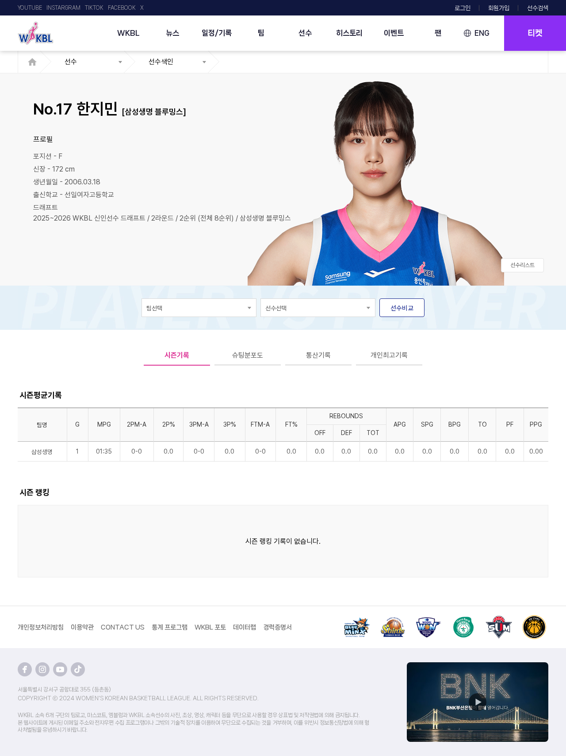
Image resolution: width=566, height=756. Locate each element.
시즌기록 (176, 355)
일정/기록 (217, 33)
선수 (305, 33)
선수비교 (401, 308)
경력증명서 (277, 627)
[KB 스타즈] (534, 620)
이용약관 (82, 627)
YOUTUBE (30, 7)
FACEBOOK (122, 7)
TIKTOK (94, 7)
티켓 (535, 33)
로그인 (462, 8)
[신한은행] (393, 620)
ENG (482, 33)
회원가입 (498, 8)
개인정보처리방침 (41, 627)
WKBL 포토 (210, 627)
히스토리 (349, 33)
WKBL (128, 33)
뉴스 (172, 33)
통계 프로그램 (169, 627)
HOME (34, 62)
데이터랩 (244, 627)
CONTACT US (123, 627)
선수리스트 (522, 265)
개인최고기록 (389, 355)
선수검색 (537, 8)
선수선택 (276, 308)
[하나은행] (463, 620)
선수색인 (161, 61)
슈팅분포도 (247, 355)
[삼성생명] (357, 620)
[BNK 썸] (499, 620)
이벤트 (394, 33)
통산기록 (318, 355)
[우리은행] (428, 620)
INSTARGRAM (63, 7)
